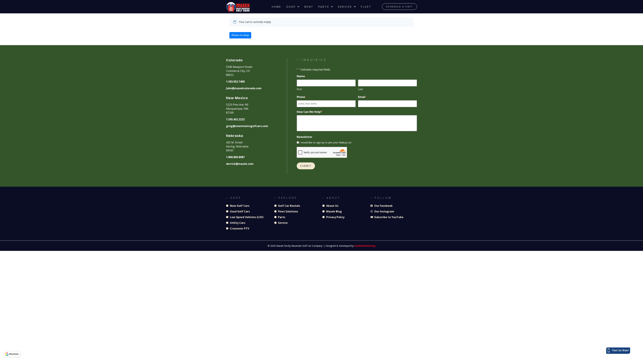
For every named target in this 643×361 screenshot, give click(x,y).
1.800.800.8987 (235, 157)
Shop (291, 6)
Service (345, 6)
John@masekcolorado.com (244, 88)
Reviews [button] (14, 354)
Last (360, 89)
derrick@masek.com (240, 164)
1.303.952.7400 (235, 81)
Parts (323, 6)
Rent (308, 6)
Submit (306, 165)
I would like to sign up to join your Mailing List (325, 142)
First (299, 89)
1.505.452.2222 (235, 119)
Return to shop (240, 35)
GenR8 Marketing (364, 245)
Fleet (366, 6)
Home (276, 6)
